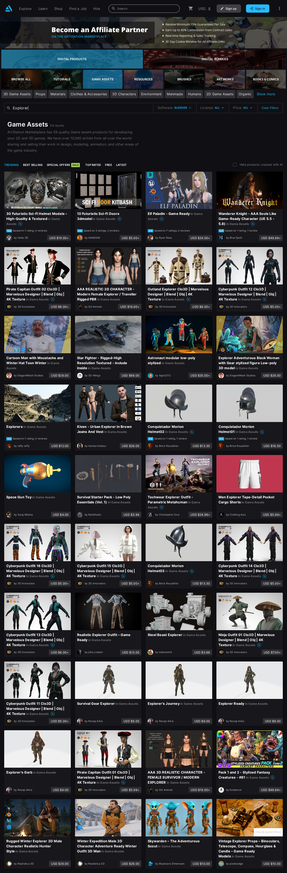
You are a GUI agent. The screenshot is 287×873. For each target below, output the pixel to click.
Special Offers (63, 165)
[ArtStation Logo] (8, 8)
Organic (245, 94)
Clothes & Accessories (89, 94)
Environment (151, 94)
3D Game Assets (16, 94)
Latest (121, 165)
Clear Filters (270, 108)
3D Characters (124, 94)
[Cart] (190, 8)
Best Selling (33, 165)
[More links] (279, 8)
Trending (11, 165)
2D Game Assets (219, 94)
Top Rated (93, 165)
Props (40, 94)
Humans (194, 94)
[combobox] (144, 8)
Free (108, 165)
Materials (57, 94)
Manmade (175, 94)
